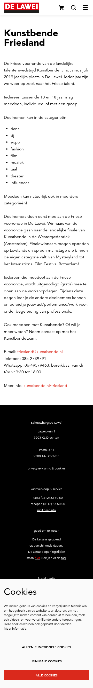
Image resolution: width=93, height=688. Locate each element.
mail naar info (46, 510)
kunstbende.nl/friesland (45, 385)
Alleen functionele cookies (46, 647)
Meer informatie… (16, 628)
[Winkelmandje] (61, 8)
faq (63, 558)
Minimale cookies (47, 661)
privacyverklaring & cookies (46, 468)
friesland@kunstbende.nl (40, 351)
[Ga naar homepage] (21, 8)
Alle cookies (47, 675)
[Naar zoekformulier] (74, 8)
